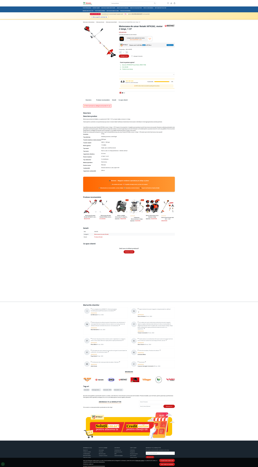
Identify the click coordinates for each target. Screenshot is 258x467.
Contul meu (132, 450)
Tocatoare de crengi (100, 10)
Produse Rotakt (98, 237)
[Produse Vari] (170, 382)
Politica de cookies (140, 460)
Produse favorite (133, 457)
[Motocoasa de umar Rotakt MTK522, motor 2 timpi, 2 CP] (106, 206)
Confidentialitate (86, 453)
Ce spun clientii (123, 100)
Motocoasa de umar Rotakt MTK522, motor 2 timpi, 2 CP (106, 216)
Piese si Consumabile (148, 7)
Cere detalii (125, 67)
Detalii (114, 100)
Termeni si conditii (87, 451)
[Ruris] (87, 382)
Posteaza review (129, 252)
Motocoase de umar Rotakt (111, 22)
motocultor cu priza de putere (121, 389)
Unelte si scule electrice (136, 7)
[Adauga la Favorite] (95, 212)
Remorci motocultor (88, 10)
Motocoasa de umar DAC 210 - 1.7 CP (167, 218)
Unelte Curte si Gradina (122, 7)
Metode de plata (102, 453)
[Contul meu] (171, 3)
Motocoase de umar (100, 22)
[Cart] (174, 3)
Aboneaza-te (169, 406)
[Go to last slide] (85, 380)
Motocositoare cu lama (113, 10)
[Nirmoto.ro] (91, 3)
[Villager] (147, 382)
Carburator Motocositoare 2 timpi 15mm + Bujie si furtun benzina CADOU (136, 218)
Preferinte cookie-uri (88, 464)
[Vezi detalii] (100, 212)
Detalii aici (149, 39)
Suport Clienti (96, 7)
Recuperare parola (134, 453)
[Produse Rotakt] (123, 382)
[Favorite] (168, 3)
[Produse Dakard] (111, 382)
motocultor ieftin (107, 389)
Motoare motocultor (160, 7)
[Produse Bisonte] (135, 382)
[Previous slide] (85, 211)
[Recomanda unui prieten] (125, 93)
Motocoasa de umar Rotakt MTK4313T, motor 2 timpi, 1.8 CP (90, 216)
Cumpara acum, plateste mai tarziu (136, 38)
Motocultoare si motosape (108, 7)
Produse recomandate (103, 100)
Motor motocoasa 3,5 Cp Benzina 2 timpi (152, 216)
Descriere (88, 100)
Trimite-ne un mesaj (127, 69)
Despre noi (85, 450)
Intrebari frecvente (118, 451)
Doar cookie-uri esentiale (167, 464)
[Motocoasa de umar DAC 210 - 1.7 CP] (167, 206)
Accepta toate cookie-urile (167, 460)
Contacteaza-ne (117, 450)
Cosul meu (101, 451)
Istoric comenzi (133, 455)
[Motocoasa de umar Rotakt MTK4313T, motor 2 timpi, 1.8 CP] (90, 206)
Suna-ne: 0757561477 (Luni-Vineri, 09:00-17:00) (134, 65)
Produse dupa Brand (125, 10)
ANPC (115, 453)
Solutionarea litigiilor (118, 455)
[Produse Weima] (99, 382)
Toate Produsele (87, 7)
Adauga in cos (124, 56)
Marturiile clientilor (87, 455)
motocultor (86, 389)
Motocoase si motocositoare (88, 22)
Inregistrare (132, 451)
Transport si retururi (103, 455)
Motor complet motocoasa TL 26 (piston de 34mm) (121, 216)
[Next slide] (173, 211)
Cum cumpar (101, 450)
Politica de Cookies (87, 457)
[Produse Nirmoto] (158, 382)
